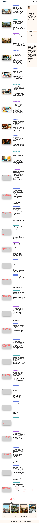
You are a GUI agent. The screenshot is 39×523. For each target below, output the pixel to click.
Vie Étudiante (30, 40)
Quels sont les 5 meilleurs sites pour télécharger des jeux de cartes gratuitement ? (18, 359)
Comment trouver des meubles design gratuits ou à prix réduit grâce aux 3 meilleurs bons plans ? (19, 420)
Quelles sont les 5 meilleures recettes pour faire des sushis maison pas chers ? (18, 388)
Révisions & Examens (16, 84)
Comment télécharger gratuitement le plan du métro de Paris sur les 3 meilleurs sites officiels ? (18, 469)
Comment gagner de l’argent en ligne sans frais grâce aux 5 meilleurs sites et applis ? (18, 262)
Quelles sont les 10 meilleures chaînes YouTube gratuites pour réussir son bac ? (18, 154)
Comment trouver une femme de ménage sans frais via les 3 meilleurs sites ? (18, 404)
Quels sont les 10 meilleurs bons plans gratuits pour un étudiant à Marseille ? (18, 8)
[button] (15, 499)
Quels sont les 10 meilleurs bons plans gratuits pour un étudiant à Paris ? (18, 36)
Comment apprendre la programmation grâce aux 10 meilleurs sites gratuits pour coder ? (18, 87)
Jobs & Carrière (15, 259)
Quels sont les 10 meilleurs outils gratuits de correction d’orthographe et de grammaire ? (18, 245)
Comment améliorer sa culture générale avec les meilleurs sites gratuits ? (18, 342)
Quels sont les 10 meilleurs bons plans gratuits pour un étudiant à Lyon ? (18, 22)
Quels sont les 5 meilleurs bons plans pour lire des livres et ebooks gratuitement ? (18, 123)
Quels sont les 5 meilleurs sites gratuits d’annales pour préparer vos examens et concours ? (18, 228)
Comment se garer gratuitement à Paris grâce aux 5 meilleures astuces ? (19, 434)
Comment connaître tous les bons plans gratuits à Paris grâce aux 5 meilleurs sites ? (19, 451)
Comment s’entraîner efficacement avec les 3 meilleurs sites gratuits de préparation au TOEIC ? (18, 210)
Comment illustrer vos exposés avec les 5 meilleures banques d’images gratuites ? (17, 53)
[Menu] (33, 1)
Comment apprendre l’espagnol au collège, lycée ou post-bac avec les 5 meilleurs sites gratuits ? (18, 192)
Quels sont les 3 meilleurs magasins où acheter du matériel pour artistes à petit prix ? (18, 327)
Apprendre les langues (16, 169)
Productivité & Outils (31, 37)
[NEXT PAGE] (15, 499)
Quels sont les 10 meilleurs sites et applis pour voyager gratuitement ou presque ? (18, 294)
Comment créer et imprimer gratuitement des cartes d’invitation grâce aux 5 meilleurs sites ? (19, 278)
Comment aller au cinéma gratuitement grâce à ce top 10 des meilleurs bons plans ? (18, 139)
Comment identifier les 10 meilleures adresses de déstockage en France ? (18, 309)
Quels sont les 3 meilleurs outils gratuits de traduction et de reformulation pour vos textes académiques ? (18, 173)
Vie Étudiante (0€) (16, 5)
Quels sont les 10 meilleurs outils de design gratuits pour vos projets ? (18, 71)
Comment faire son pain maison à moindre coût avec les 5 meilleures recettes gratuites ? (18, 374)
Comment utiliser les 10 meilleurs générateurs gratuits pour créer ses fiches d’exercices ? (18, 104)
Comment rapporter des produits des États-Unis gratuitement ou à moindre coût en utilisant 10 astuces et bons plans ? (19, 487)
